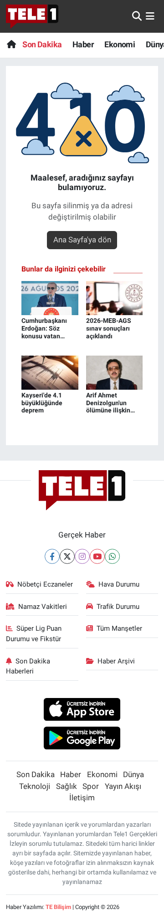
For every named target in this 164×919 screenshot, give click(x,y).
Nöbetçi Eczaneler (45, 584)
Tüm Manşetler (119, 628)
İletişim (82, 797)
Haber (83, 44)
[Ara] (137, 15)
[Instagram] (82, 556)
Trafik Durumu (118, 607)
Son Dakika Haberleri (28, 666)
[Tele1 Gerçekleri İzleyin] (32, 16)
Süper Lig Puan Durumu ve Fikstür (34, 633)
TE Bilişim (58, 907)
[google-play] (82, 738)
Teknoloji (34, 786)
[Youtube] (97, 556)
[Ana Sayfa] (11, 44)
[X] (67, 556)
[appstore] (82, 710)
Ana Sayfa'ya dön (82, 239)
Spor (90, 786)
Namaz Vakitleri (42, 607)
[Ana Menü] (150, 15)
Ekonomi (119, 44)
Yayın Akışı (123, 786)
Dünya (133, 774)
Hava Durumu (118, 584)
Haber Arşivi (116, 661)
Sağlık (66, 786)
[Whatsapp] (112, 556)
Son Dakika (42, 44)
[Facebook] (52, 556)
